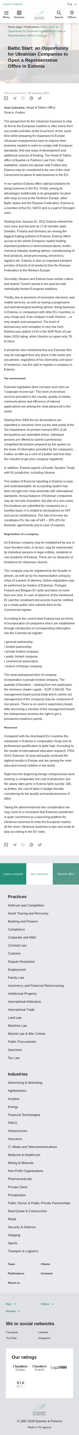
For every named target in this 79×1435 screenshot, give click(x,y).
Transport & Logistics (23, 1251)
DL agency (44, 1427)
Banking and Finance (23, 921)
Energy (13, 1107)
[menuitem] (70, 4)
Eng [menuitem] (69, 4)
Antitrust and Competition (26, 905)
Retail (12, 1219)
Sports (12, 1243)
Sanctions (15, 1050)
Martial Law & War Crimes (26, 1034)
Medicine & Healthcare (24, 1155)
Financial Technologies (24, 1115)
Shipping (14, 1235)
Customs (14, 953)
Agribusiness (17, 1090)
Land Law (14, 1017)
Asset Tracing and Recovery (28, 913)
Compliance (16, 929)
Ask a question (40, 873)
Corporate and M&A (22, 937)
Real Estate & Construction (27, 1211)
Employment (17, 969)
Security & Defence (22, 1227)
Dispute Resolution (21, 961)
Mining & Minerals (21, 1163)
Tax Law (14, 1058)
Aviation (13, 1099)
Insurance (15, 1139)
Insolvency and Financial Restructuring (36, 985)
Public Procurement (22, 1042)
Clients (45, 1264)
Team (11, 1264)
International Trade (21, 1009)
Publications (31, 26)
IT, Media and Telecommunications (32, 1147)
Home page (15, 26)
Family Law (16, 977)
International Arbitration (24, 1001)
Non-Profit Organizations (25, 1171)
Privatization (17, 1195)
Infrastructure (17, 1131)
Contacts (47, 1273)
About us (14, 1282)
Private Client (17, 1187)
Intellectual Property (22, 993)
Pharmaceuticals (20, 1179)
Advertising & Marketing (25, 1082)
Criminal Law (17, 945)
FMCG (12, 1123)
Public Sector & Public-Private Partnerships (39, 1203)
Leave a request (13, 4)
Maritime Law (17, 1026)
